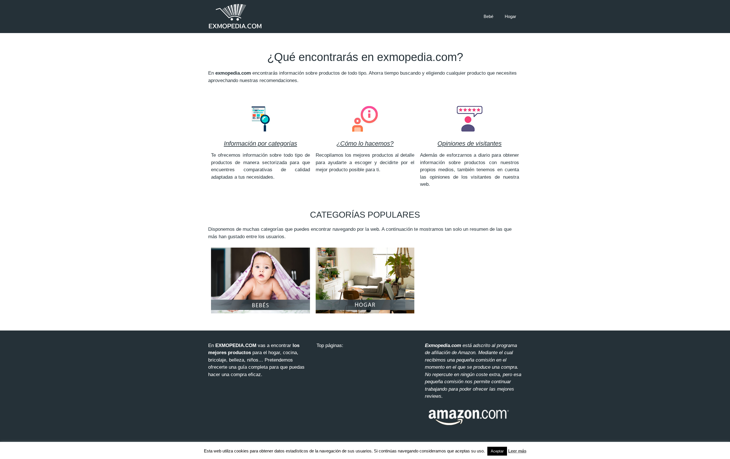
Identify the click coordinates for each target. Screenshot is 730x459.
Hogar (510, 16)
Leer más (517, 450)
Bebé (488, 16)
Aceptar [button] (497, 451)
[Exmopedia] (235, 16)
